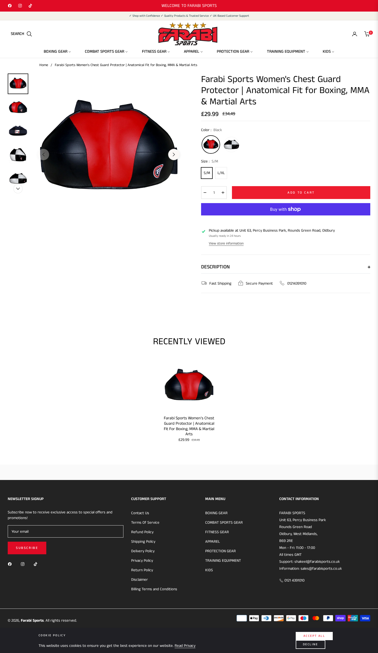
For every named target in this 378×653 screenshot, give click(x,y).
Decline (310, 644)
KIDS (209, 570)
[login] (354, 34)
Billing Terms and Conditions (154, 589)
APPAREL (212, 541)
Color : (211, 130)
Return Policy (142, 570)
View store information (226, 243)
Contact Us (140, 513)
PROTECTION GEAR (220, 551)
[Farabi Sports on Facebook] (11, 563)
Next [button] (173, 154)
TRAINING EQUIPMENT (223, 560)
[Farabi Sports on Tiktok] (36, 563)
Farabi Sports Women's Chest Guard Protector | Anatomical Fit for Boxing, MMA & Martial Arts (189, 426)
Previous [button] (43, 154)
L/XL (221, 173)
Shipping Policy (143, 541)
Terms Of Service (145, 522)
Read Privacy (185, 645)
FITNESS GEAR (217, 532)
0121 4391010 (293, 580)
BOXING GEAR (216, 513)
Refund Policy (142, 532)
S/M (207, 173)
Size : (209, 161)
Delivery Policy (143, 551)
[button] (21, 34)
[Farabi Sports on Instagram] (24, 563)
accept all (314, 636)
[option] (108, 150)
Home (43, 65)
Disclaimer (139, 579)
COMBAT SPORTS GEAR (224, 522)
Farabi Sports (32, 620)
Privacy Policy (142, 560)
